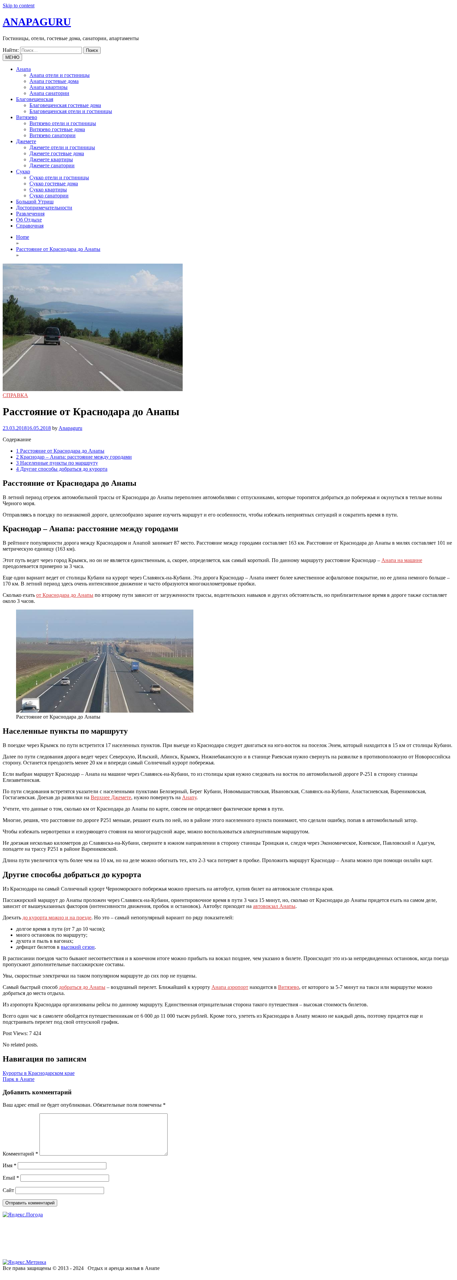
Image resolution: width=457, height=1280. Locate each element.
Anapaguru (70, 428)
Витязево (26, 117)
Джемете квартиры (51, 159)
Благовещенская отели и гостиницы (70, 111)
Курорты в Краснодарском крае (39, 1073)
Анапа (23, 69)
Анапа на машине (401, 560)
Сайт (8, 1190)
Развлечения (30, 213)
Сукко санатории (49, 195)
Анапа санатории (49, 93)
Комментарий (20, 1154)
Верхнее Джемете (111, 797)
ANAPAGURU (37, 22)
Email (11, 1178)
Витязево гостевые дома (57, 129)
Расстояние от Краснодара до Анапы (60, 451)
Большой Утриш (35, 201)
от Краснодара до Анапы (64, 595)
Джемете (26, 141)
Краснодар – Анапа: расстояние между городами (74, 457)
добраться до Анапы (82, 987)
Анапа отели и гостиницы (59, 75)
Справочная (29, 225)
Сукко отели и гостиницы (59, 177)
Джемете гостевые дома (56, 153)
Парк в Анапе (18, 1079)
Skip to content (18, 5)
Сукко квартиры (48, 189)
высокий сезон (78, 947)
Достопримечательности (44, 207)
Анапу (189, 797)
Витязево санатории (52, 135)
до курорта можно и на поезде (56, 917)
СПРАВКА (15, 395)
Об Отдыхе (29, 219)
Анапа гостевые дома (54, 81)
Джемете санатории (52, 165)
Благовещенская (34, 99)
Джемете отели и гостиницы (62, 147)
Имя (9, 1165)
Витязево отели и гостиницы (62, 123)
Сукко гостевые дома (53, 183)
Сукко (23, 171)
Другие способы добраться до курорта (61, 469)
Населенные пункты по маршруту (57, 463)
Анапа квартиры (48, 87)
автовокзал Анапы (274, 906)
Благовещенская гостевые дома (65, 105)
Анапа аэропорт (229, 987)
